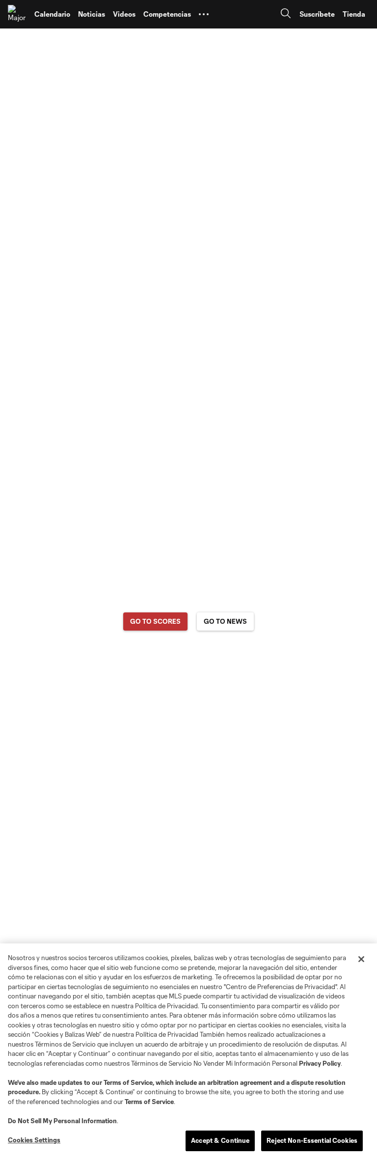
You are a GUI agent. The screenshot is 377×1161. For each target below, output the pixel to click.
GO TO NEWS (225, 621)
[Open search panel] (286, 14)
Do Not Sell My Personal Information (62, 1121)
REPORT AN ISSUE (188, 660)
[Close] (361, 959)
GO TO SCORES (155, 621)
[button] (204, 14)
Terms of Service (128, 1082)
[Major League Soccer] (17, 14)
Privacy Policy (320, 1063)
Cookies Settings (34, 1140)
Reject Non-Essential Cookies (312, 1140)
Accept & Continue (220, 1140)
